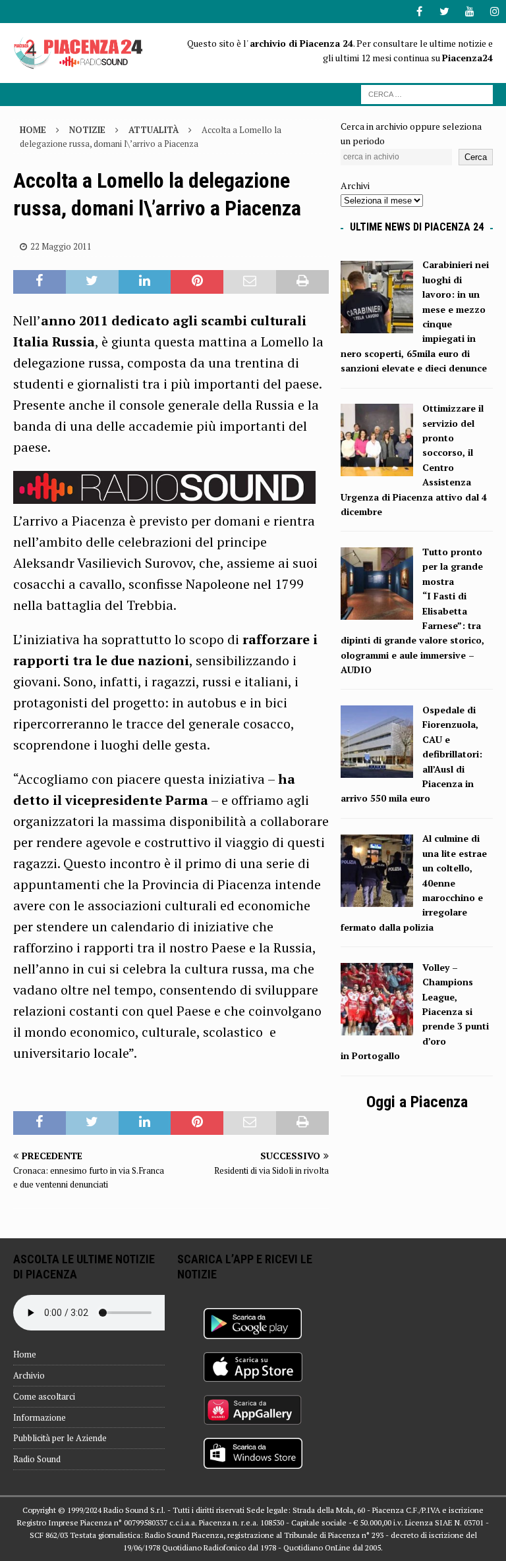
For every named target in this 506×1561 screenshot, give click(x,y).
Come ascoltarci (44, 1396)
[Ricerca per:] (427, 93)
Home (24, 1354)
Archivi (355, 185)
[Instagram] (494, 11)
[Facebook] (419, 11)
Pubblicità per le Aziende (60, 1438)
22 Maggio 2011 (61, 246)
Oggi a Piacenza (417, 1102)
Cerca (475, 157)
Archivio (29, 1375)
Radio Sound (37, 1459)
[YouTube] (469, 11)
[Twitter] (444, 11)
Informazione (39, 1417)
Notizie (87, 130)
